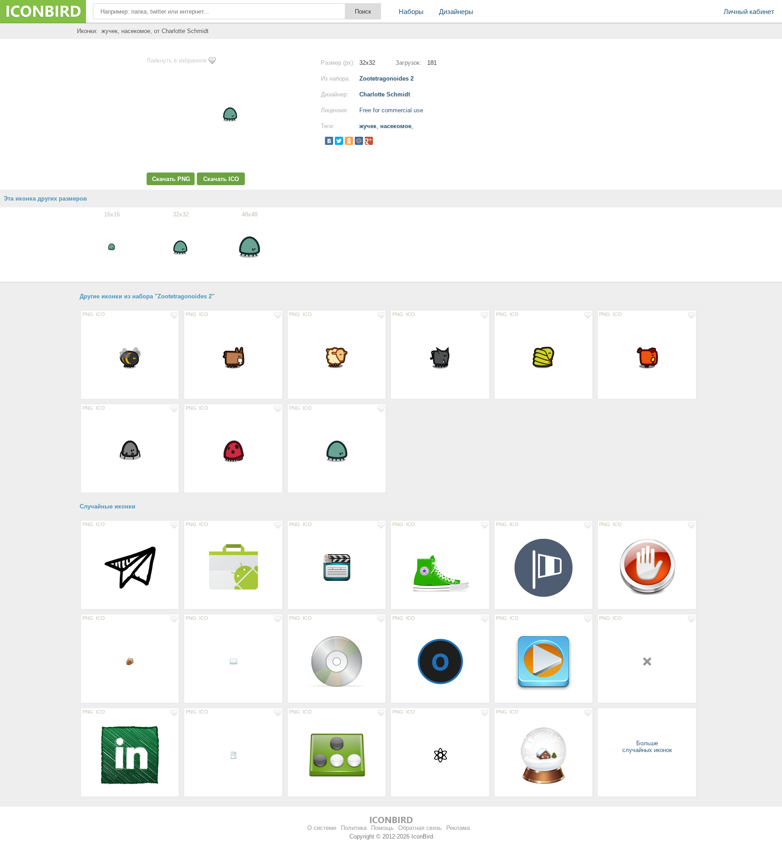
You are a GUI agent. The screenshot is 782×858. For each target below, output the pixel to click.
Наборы (411, 11)
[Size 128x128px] (130, 567)
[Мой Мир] (359, 141)
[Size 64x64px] (337, 567)
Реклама (458, 827)
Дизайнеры (456, 11)
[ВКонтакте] (329, 141)
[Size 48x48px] (130, 357)
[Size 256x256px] (647, 567)
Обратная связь (420, 827)
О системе (321, 827)
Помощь (382, 827)
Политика (354, 827)
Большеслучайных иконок (647, 746)
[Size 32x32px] (440, 754)
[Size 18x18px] (647, 661)
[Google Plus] (369, 141)
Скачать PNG (171, 179)
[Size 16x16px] (130, 661)
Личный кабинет (749, 11)
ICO (100, 314)
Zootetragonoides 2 (386, 78)
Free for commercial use (391, 110)
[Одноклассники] (349, 141)
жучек (368, 126)
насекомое (395, 126)
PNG (87, 314)
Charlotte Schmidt (384, 94)
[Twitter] (339, 141)
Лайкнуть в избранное (177, 60)
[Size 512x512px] (440, 567)
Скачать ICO (221, 179)
